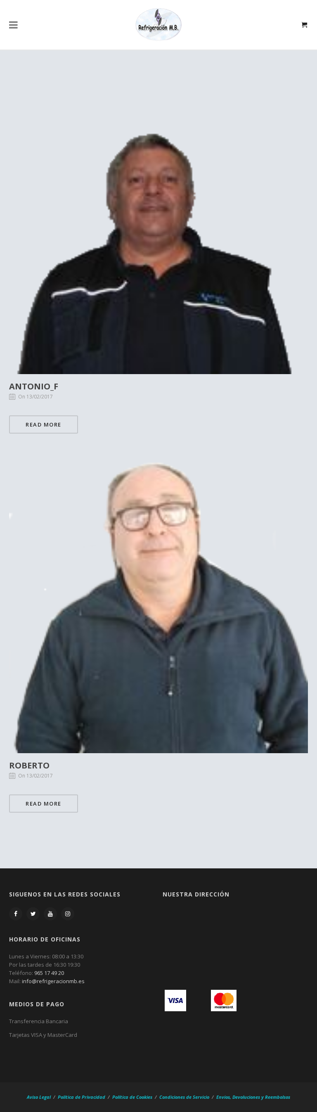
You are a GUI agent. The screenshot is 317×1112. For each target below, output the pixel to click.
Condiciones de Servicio (184, 1097)
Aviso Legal (39, 1097)
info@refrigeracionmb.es (53, 981)
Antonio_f (33, 386)
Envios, (223, 1097)
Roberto (29, 765)
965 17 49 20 (49, 973)
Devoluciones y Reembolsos (261, 1097)
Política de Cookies (132, 1097)
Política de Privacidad (81, 1097)
